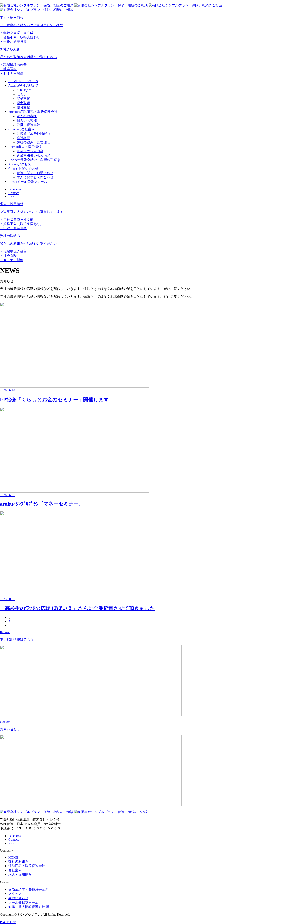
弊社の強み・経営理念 (33, 142)
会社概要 (23, 138)
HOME (13, 857)
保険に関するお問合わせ (35, 173)
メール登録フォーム (23, 902)
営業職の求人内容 (30, 151)
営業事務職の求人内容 (33, 155)
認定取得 (23, 103)
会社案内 (15, 870)
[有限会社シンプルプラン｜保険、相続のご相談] (74, 812)
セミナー (23, 94)
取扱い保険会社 (28, 125)
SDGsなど (24, 90)
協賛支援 (23, 107)
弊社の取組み (18, 861)
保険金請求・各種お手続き (28, 889)
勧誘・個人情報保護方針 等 (28, 907)
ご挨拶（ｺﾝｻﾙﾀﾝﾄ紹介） (34, 133)
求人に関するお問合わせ (35, 177)
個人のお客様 (27, 120)
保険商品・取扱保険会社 (26, 866)
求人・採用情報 (20, 874)
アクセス (15, 893)
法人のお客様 (27, 116)
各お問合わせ (18, 898)
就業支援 (23, 98)
